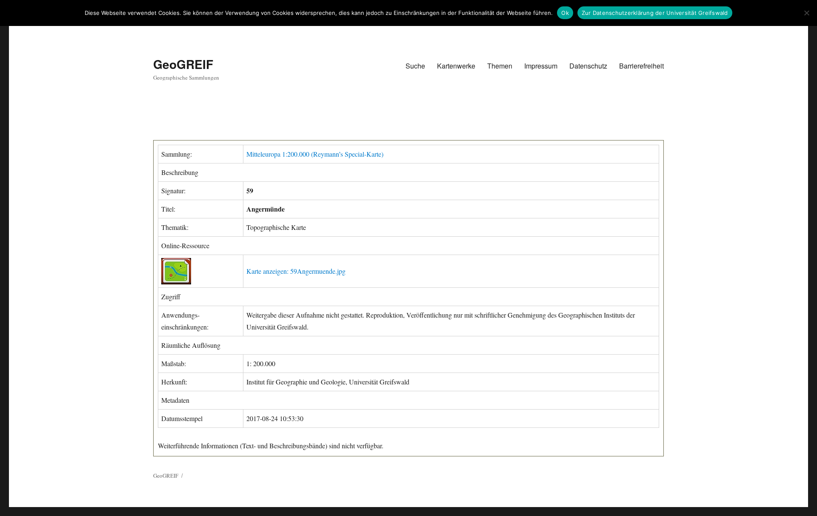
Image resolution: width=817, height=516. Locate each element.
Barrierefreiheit (641, 66)
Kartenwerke (456, 66)
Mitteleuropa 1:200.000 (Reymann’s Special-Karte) (314, 153)
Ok (565, 12)
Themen (499, 66)
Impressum (540, 66)
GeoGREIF (183, 64)
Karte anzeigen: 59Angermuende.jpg (296, 271)
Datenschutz (588, 66)
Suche (415, 66)
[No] (806, 13)
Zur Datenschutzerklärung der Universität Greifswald (655, 12)
